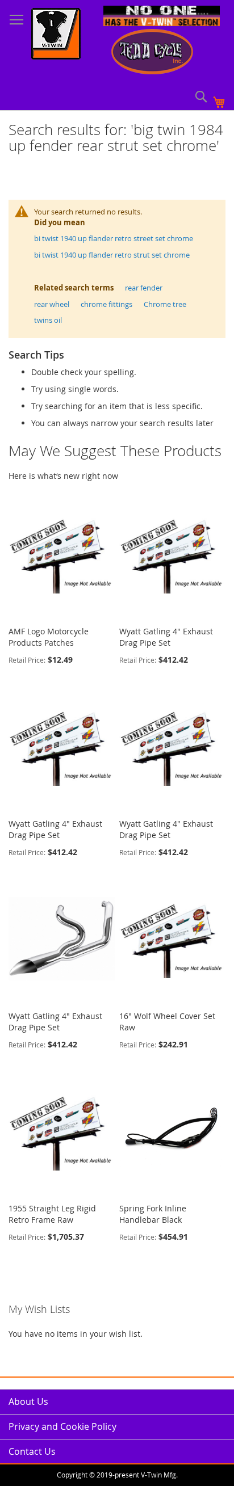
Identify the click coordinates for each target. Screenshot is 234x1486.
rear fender (143, 288)
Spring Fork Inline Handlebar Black (152, 1214)
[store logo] (56, 35)
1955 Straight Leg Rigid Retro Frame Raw (52, 1214)
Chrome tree (165, 304)
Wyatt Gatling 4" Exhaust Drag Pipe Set (166, 637)
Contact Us (32, 1451)
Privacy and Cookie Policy (62, 1426)
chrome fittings (106, 304)
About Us (28, 1401)
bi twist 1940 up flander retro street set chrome (113, 238)
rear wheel (51, 304)
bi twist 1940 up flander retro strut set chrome (112, 255)
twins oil (48, 320)
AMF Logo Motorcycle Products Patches (49, 637)
